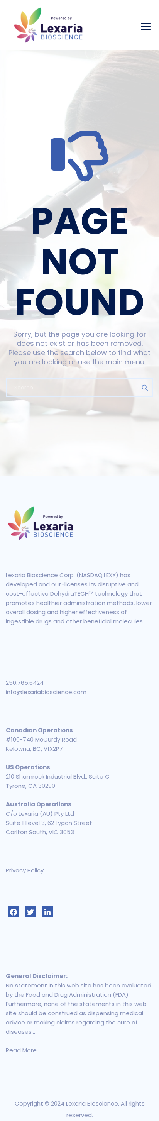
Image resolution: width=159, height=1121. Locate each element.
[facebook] (13, 911)
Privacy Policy (25, 870)
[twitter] (30, 911)
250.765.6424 (25, 683)
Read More (21, 1050)
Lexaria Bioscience (92, 1103)
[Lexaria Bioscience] (48, 25)
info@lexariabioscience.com (46, 692)
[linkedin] (47, 911)
